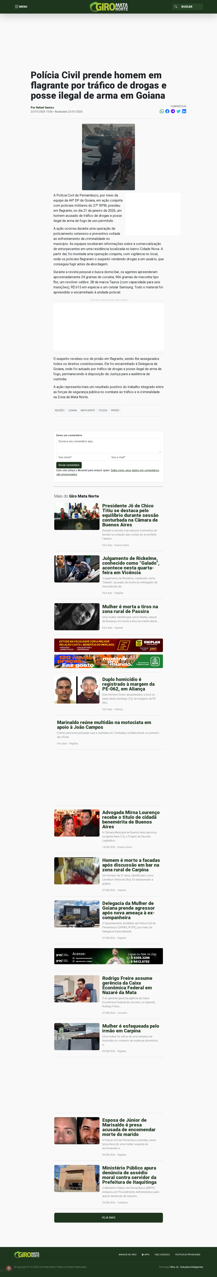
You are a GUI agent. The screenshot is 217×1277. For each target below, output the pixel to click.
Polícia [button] (103, 410)
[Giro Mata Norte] (108, 6)
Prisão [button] (115, 410)
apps (146, 1254)
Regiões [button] (60, 410)
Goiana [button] (72, 410)
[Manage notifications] (9, 1268)
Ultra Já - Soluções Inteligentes (186, 1267)
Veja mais (108, 1217)
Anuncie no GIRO (127, 1254)
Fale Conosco (162, 1254)
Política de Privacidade (187, 1254)
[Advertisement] (108, 41)
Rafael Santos (45, 107)
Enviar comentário (69, 465)
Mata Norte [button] (88, 410)
